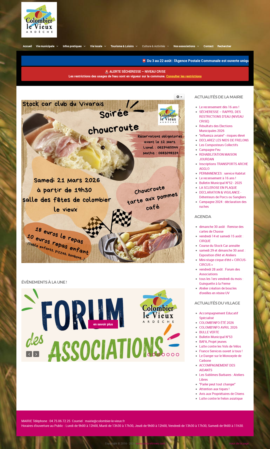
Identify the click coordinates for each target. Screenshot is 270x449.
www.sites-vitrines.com (150, 443)
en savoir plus (103, 324)
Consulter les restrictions (184, 76)
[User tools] (179, 97)
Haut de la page (239, 443)
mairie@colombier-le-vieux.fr (105, 421)
